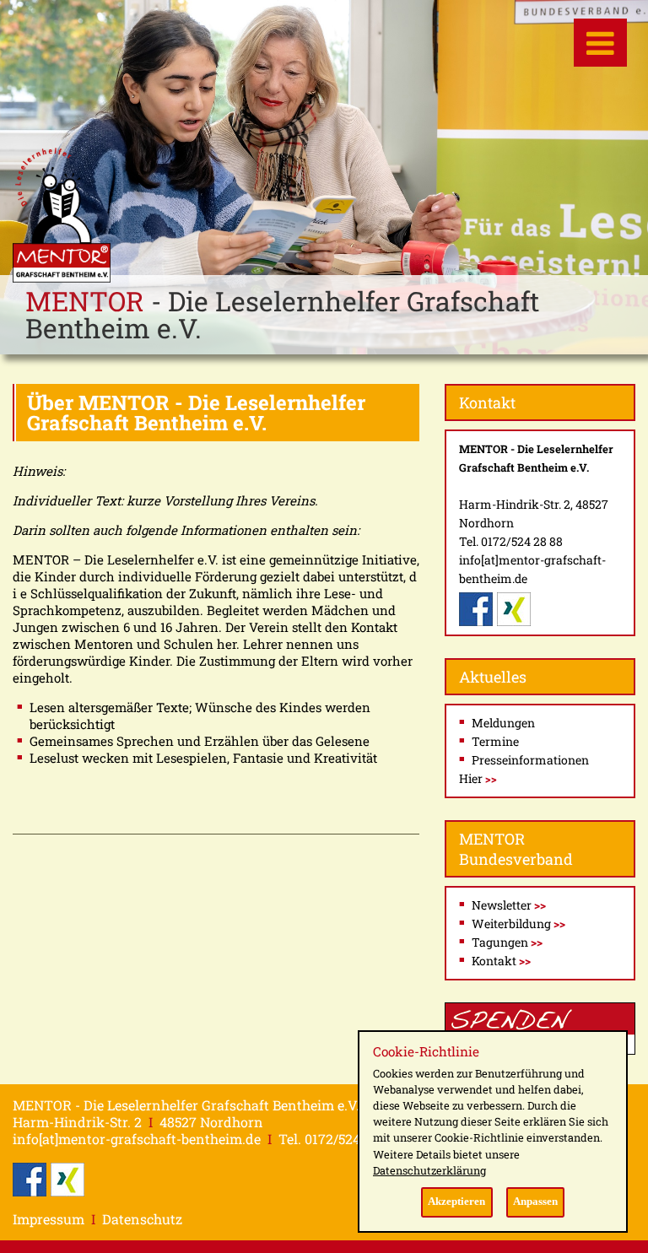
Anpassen (535, 1201)
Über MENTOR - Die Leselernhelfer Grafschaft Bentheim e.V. (196, 412)
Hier (478, 778)
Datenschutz (142, 1219)
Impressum (48, 1219)
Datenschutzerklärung (429, 1170)
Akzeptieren (456, 1201)
